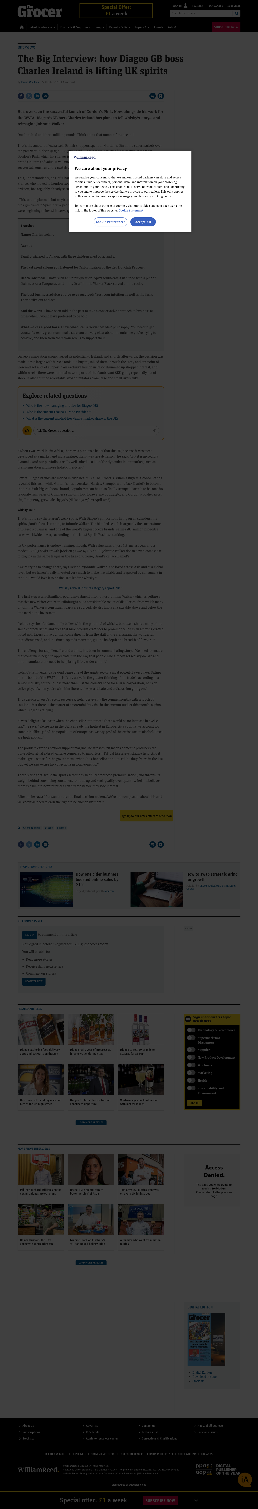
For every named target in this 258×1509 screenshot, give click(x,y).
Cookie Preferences (110, 222)
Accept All (143, 222)
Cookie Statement (131, 210)
